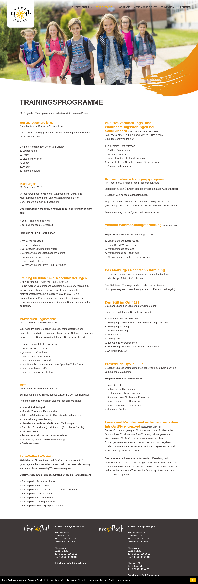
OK (193, 580)
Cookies (32, 580)
